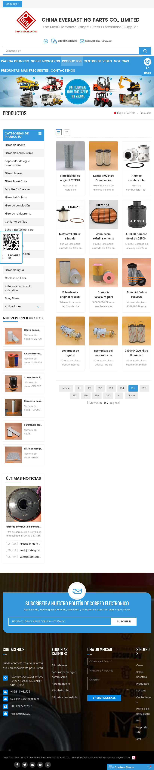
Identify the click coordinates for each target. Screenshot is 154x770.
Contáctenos (63, 70)
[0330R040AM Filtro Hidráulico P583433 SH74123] (136, 331)
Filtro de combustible (64, 697)
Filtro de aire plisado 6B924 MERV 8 (33, 449)
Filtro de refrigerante (18, 214)
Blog (139, 721)
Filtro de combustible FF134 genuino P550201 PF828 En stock (136, 178)
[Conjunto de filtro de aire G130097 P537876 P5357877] (13, 383)
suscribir (124, 621)
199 (97, 395)
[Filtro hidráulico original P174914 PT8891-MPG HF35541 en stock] (70, 156)
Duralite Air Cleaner (17, 189)
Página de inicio (15, 61)
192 (100, 388)
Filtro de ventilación (17, 205)
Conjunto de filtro (16, 222)
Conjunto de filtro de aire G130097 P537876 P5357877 (33, 377)
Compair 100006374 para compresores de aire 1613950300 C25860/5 (103, 295)
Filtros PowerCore (16, 181)
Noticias (121, 61)
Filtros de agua (14, 270)
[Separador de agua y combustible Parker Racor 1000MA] (70, 331)
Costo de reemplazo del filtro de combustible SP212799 (33, 330)
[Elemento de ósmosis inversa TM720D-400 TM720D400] (13, 407)
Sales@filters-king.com (98, 41)
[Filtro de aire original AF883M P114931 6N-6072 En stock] (70, 272)
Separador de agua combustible (17, 163)
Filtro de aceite (61, 684)
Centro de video (98, 61)
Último (131, 395)
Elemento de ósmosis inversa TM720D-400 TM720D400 (33, 401)
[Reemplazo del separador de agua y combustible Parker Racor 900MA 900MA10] (103, 331)
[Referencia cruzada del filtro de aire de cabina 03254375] (13, 431)
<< (79, 388)
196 (144, 388)
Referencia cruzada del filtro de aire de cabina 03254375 (33, 425)
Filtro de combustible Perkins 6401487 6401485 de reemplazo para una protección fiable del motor (23, 527)
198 (86, 395)
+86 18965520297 (21, 706)
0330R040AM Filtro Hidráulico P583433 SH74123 (136, 353)
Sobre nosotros (45, 61)
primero (66, 388)
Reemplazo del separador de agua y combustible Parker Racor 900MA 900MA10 (103, 353)
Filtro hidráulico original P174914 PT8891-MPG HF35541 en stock (70, 178)
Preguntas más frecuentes (25, 70)
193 (111, 388)
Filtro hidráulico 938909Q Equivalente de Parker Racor (136, 295)
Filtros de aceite (15, 145)
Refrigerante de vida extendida (18, 288)
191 (89, 388)
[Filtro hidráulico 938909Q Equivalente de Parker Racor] (136, 272)
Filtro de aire (59, 666)
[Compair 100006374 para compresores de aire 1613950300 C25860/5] (103, 272)
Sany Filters (12, 298)
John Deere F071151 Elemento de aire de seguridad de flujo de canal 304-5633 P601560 (103, 236)
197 (75, 395)
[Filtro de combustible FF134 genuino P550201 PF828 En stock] (136, 156)
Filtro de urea (13, 262)
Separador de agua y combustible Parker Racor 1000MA (70, 353)
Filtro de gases (14, 246)
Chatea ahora (124, 767)
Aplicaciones (13, 306)
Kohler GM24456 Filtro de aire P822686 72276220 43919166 (103, 178)
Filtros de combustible (19, 153)
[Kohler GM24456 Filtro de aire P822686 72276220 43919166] (103, 156)
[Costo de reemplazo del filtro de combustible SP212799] (13, 336)
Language (11, 4)
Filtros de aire (13, 173)
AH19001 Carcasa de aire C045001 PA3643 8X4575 (136, 236)
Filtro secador (13, 238)
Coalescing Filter (15, 278)
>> (119, 395)
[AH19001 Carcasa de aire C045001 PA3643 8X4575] (136, 214)
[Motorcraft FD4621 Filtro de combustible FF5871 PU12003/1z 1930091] (70, 214)
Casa (139, 666)
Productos (72, 61)
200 (108, 395)
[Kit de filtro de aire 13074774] (13, 359)
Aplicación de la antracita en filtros (39, 544)
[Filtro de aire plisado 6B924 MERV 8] (13, 455)
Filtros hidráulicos (16, 197)
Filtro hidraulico (61, 691)
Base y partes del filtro (19, 230)
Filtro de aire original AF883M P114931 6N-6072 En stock (70, 295)
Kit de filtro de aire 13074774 (33, 354)
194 (122, 388)
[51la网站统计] (133, 757)
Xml (138, 739)
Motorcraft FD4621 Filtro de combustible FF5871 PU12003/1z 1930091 (70, 236)
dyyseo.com (123, 757)
